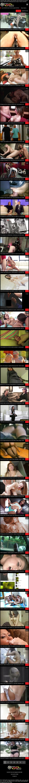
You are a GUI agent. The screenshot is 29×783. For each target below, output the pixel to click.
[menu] (27, 4)
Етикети (14, 776)
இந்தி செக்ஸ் (11, 781)
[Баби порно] (7, 4)
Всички (18, 10)
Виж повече (23, 8)
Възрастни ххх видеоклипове (14, 772)
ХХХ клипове (13, 0)
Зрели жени (6, 1)
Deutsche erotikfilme (15, 780)
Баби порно (7, 780)
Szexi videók (2, 780)
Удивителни (25, 10)
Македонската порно (14, 1)
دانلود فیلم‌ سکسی (25, 780)
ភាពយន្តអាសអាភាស (3, 782)
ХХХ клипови (20, 0)
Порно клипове (22, 1)
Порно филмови (24, 781)
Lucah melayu (17, 781)
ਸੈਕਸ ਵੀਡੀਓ (10, 782)
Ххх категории (14, 774)
